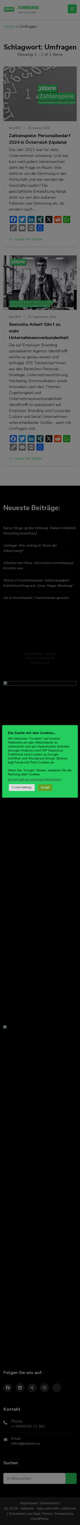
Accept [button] (45, 787)
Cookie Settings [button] (22, 787)
